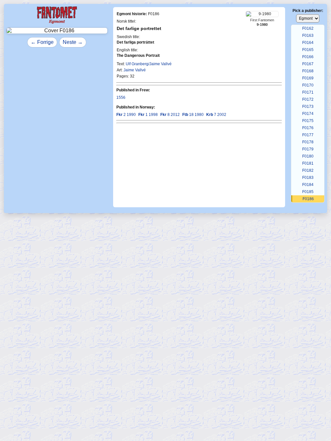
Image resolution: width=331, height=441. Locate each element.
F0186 (308, 199)
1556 (120, 97)
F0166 (308, 57)
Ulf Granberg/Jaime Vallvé (149, 64)
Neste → (73, 42)
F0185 (308, 192)
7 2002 (216, 114)
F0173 (308, 106)
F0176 (308, 128)
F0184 (308, 184)
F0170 (308, 85)
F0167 (308, 64)
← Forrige (42, 42)
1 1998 (148, 114)
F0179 (308, 149)
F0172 (308, 99)
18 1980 (193, 114)
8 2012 (170, 114)
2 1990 (126, 114)
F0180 (308, 156)
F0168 (308, 71)
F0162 (308, 28)
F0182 (308, 170)
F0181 (308, 163)
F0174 (308, 113)
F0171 (308, 92)
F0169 (308, 78)
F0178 (308, 142)
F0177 (308, 135)
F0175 (308, 120)
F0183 (308, 177)
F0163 (308, 35)
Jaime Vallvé (134, 70)
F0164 (308, 42)
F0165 (308, 49)
